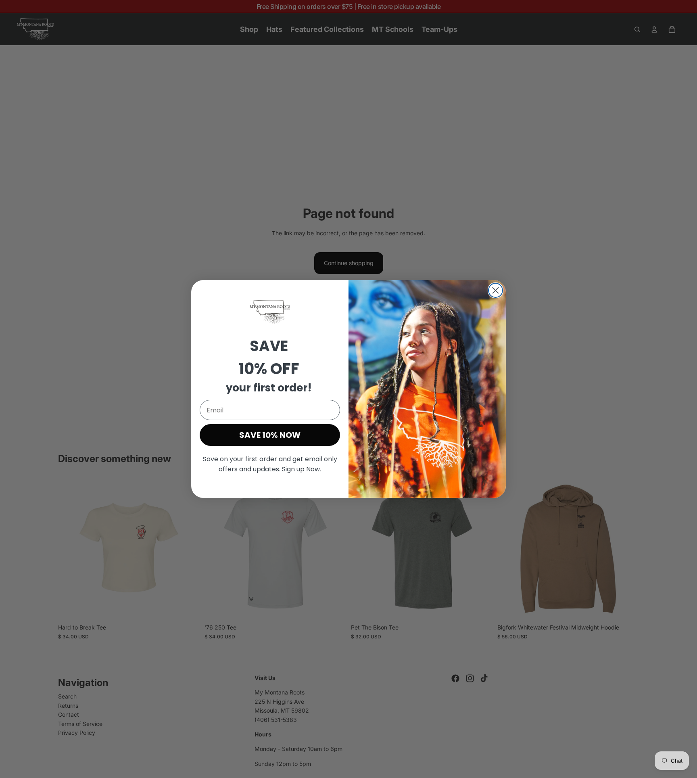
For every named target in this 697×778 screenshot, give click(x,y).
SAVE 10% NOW (270, 435)
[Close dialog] (495, 290)
